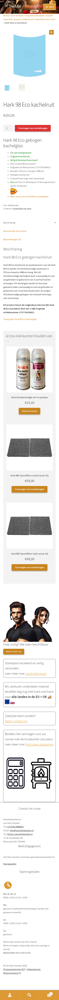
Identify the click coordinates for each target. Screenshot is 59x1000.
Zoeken (29, 995)
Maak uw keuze (29, 411)
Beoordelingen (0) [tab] (12, 239)
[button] (51, 32)
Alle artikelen (17, 15)
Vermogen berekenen (39, 744)
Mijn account (10, 995)
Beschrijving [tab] (9, 222)
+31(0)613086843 (15, 826)
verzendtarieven (36, 673)
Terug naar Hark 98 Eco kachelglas (20, 319)
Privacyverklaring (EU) (14, 969)
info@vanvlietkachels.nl (22, 830)
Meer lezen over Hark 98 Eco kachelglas (29, 196)
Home (6, 15)
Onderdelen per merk (45, 19)
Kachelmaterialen (35, 15)
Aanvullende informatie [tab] (14, 231)
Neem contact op (13, 651)
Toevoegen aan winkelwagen (32, 128)
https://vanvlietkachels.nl (20, 834)
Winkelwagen (45, 993)
